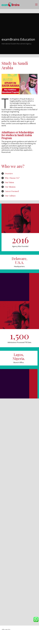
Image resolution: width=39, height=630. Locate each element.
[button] (36, 4)
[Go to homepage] (11, 5)
